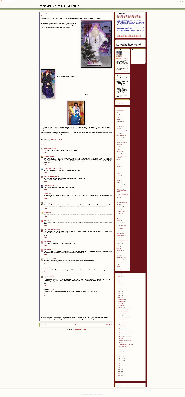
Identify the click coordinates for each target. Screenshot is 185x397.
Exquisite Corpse (120, 153)
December (121, 299)
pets (117, 204)
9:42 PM (49, 212)
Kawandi (118, 180)
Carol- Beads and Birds (50, 229)
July (120, 349)
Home (76, 324)
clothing (118, 133)
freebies (118, 166)
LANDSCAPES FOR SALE (122, 194)
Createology (47, 203)
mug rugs (118, 197)
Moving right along (123, 322)
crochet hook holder (121, 142)
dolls (45, 141)
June (120, 351)
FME (117, 164)
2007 (119, 377)
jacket (117, 173)
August (121, 307)
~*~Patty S (47, 276)
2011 (119, 369)
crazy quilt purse (120, 135)
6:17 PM (57, 176)
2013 (119, 365)
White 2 (118, 268)
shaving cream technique (122, 240)
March (120, 356)
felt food (118, 159)
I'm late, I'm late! (123, 315)
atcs (117, 112)
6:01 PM (59, 168)
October (121, 303)
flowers (118, 161)
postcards (118, 209)
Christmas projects (120, 130)
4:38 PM (54, 148)
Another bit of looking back (125, 340)
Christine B (47, 185)
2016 (119, 295)
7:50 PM (53, 203)
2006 (119, 379)
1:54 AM (52, 289)
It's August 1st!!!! (123, 346)
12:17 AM (49, 220)
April (120, 355)
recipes (118, 220)
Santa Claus (50, 141)
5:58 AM (54, 241)
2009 (119, 373)
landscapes (119, 187)
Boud (45, 212)
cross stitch (119, 144)
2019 (119, 289)
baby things (119, 117)
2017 (119, 293)
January (121, 360)
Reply (45, 152)
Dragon (118, 149)
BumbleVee (47, 156)
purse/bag (118, 213)
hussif (117, 171)
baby (117, 114)
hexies (117, 168)
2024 (119, 280)
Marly (45, 220)
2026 (119, 276)
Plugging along (122, 324)
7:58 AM (58, 229)
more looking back (123, 326)
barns (117, 119)
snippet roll (118, 243)
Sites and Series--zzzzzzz (125, 317)
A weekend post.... (123, 334)
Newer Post (44, 324)
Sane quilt (118, 231)
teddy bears (119, 250)
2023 (119, 282)
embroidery (119, 151)
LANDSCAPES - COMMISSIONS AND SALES (121, 190)
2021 (119, 286)
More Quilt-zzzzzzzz (123, 311)
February (121, 358)
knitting (118, 182)
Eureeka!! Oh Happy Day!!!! (125, 309)
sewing (118, 237)
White (117, 266)
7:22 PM (49, 193)
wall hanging (119, 259)
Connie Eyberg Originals (50, 168)
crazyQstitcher (48, 258)
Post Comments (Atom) (80, 329)
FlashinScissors (48, 241)
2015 (119, 297)
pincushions (119, 206)
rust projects (119, 228)
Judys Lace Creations (49, 176)
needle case (119, 199)
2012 (119, 367)
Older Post (109, 324)
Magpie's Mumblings (123, 58)
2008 (119, 375)
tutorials (118, 255)
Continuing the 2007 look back (126, 344)
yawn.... (121, 321)
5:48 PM (52, 156)
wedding (118, 264)
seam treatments (120, 235)
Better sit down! (122, 313)
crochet (118, 140)
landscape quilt (119, 184)
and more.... (122, 318)
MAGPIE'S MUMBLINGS (59, 6)
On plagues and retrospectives (126, 332)
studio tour (118, 248)
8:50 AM (49, 268)
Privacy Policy (119, 102)
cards (117, 128)
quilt (117, 218)
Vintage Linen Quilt (120, 257)
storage (118, 246)
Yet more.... (121, 338)
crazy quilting (119, 137)
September (122, 305)
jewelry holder (119, 175)
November (121, 301)
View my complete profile (122, 71)
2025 (119, 278)
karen (45, 268)
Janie (45, 193)
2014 (119, 363)
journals (118, 177)
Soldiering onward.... (123, 328)
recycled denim (119, 222)
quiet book (118, 216)
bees (117, 123)
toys (117, 252)
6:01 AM (54, 249)
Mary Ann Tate (47, 148)
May (120, 352)
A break (120, 342)
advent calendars (120, 110)
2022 (119, 284)
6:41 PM (54, 258)
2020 (119, 288)
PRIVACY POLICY (120, 211)
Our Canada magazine (121, 202)
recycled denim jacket (121, 225)
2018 (119, 291)
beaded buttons (120, 121)
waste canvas (119, 262)
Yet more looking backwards (125, 336)
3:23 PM (52, 276)
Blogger (101, 394)
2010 (119, 371)
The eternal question (123, 330)
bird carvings (119, 126)
